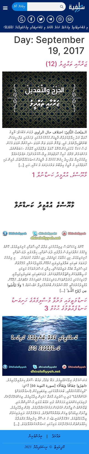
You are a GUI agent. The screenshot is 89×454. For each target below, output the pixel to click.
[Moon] (21, 19)
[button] (5, 8)
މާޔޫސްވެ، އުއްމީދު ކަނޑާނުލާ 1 (59, 175)
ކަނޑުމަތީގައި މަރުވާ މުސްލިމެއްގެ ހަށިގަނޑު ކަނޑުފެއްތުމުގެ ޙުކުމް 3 (49, 304)
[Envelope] (69, 19)
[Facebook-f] (31, 19)
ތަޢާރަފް (56, 436)
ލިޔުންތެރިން (35, 436)
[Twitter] (40, 19)
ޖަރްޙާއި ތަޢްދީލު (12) (66, 64)
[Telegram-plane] (50, 19)
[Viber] (60, 19)
